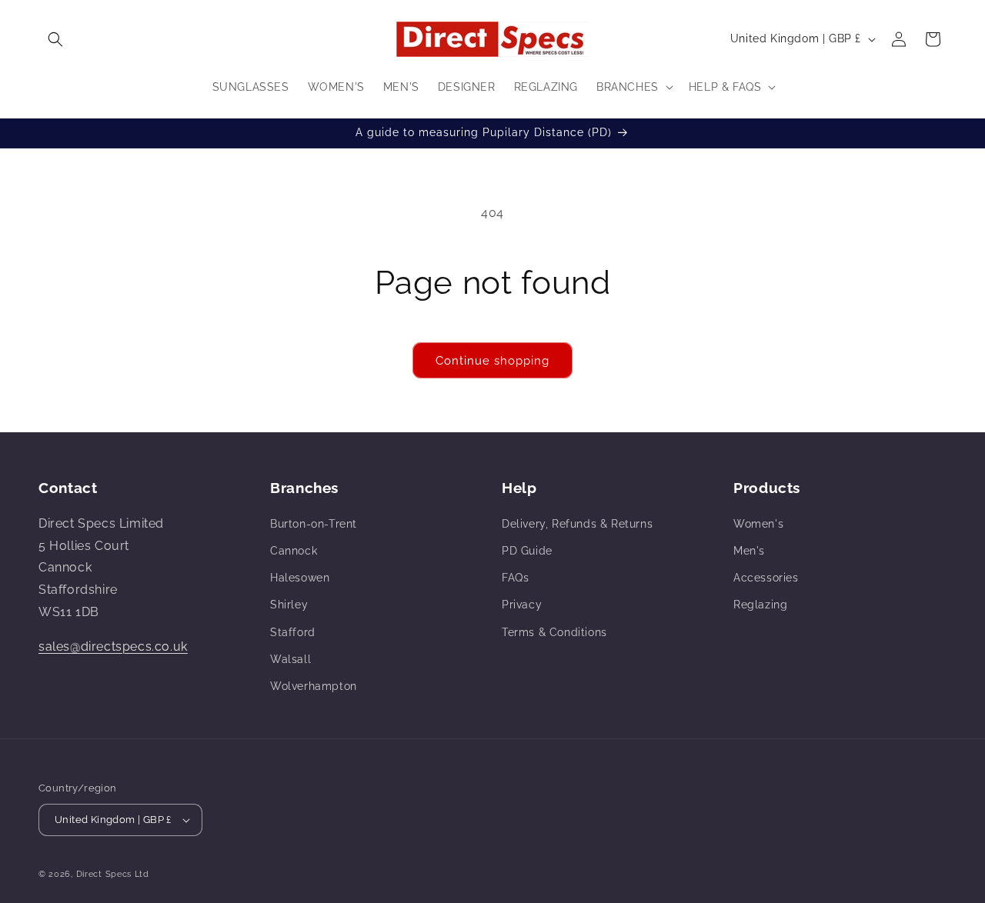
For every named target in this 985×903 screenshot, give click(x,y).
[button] (55, 39)
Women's (758, 524)
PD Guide (527, 551)
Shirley (289, 604)
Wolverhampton (313, 686)
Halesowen (299, 577)
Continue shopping (492, 361)
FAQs (515, 577)
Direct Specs (104, 874)
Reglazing (760, 604)
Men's (749, 551)
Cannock (293, 551)
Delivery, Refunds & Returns (577, 524)
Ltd (142, 874)
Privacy (522, 604)
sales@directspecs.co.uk (113, 646)
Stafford (293, 632)
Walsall (290, 659)
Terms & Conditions (554, 632)
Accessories (766, 577)
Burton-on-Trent (313, 524)
